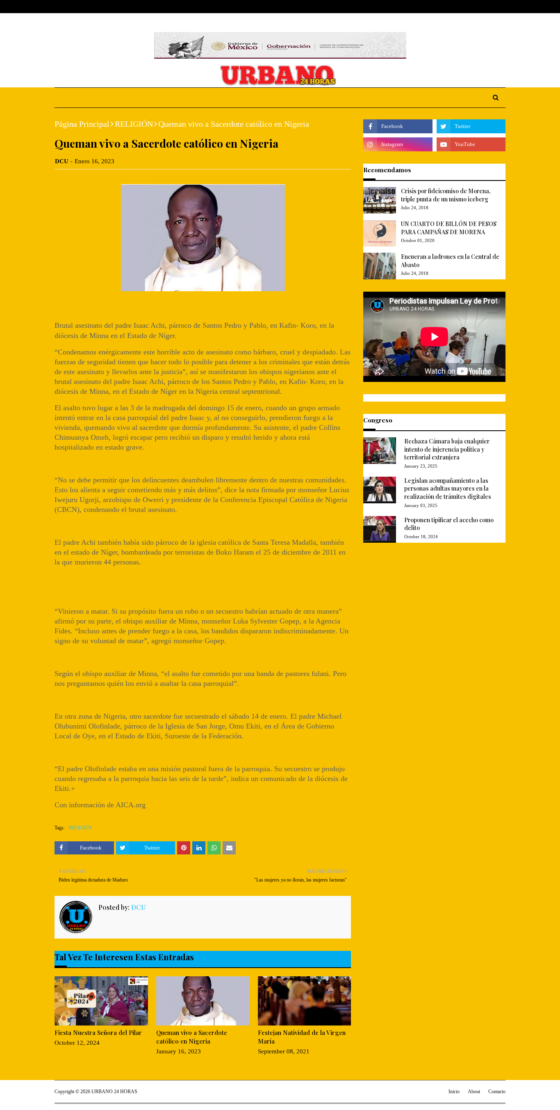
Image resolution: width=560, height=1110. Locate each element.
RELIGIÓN (134, 123)
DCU (61, 161)
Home (62, 6)
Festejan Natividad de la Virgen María (302, 1036)
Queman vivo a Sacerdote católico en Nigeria (191, 1036)
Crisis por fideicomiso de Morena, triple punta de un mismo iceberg (446, 195)
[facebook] (464, 7)
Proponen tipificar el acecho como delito (449, 524)
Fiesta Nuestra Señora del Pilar (98, 1032)
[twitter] (476, 7)
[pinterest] (502, 7)
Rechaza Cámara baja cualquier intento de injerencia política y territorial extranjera (446, 449)
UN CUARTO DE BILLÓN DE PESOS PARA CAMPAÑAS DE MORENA (448, 228)
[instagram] (489, 7)
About (86, 6)
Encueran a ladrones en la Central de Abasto (450, 261)
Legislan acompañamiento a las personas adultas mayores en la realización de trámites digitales (447, 488)
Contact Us (116, 6)
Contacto (496, 1091)
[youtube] (471, 144)
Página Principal (82, 123)
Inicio (454, 1091)
